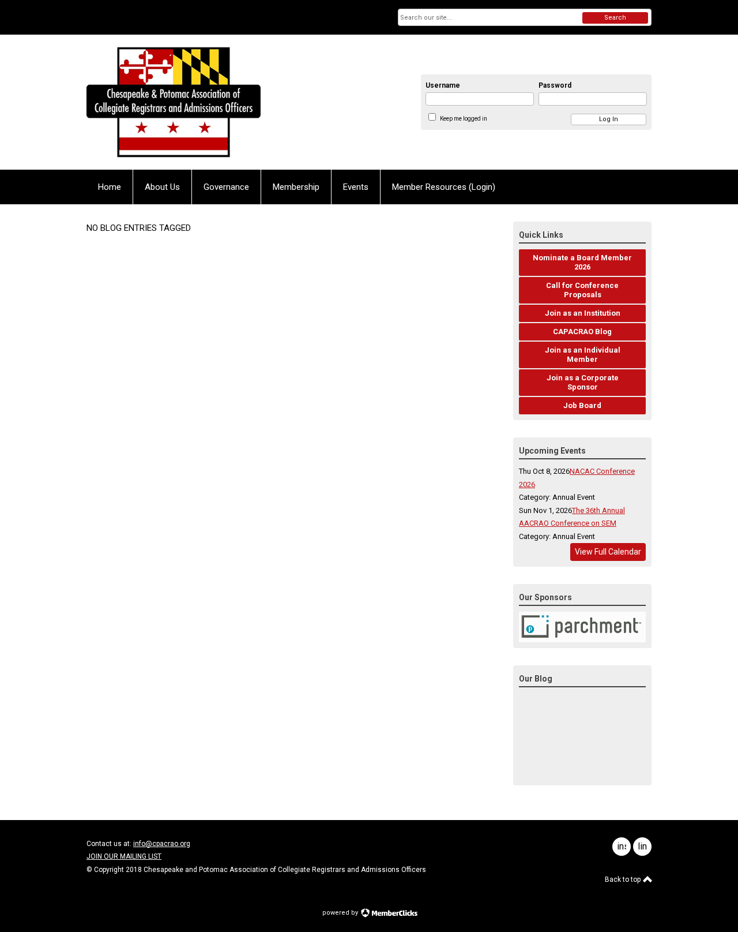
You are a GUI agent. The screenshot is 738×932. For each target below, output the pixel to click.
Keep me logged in (463, 118)
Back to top (623, 879)
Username (443, 85)
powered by (341, 912)
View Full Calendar (608, 551)
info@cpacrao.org (161, 844)
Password (555, 85)
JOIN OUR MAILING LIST (123, 856)
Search (615, 17)
